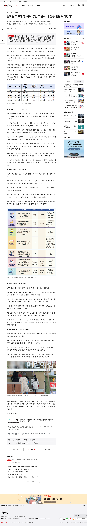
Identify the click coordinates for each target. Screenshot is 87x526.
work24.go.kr (28, 126)
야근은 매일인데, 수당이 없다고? (16, 474)
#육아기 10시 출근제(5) (36, 460)
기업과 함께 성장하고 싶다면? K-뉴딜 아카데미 (20, 469)
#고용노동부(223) (16, 460)
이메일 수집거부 (21, 522)
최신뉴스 (79, 81)
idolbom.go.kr (25, 320)
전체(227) (9, 460)
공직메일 (72, 5)
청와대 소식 (64, 5)
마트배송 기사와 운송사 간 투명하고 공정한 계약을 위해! (22, 466)
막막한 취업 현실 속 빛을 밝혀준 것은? (18, 472)
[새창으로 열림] (52, 29)
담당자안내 (17, 429)
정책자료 (30, 5)
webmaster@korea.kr (45, 519)
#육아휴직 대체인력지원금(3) (13, 462)
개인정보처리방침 (4, 522)
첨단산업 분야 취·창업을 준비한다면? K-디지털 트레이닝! (23, 477)
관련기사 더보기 (30, 481)
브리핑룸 (23, 5)
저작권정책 (11, 429)
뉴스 (17, 5)
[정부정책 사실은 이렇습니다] (74, 32)
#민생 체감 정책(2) (25, 460)
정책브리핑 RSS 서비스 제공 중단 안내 (15, 505)
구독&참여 (38, 5)
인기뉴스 (69, 81)
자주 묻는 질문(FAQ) (31, 522)
